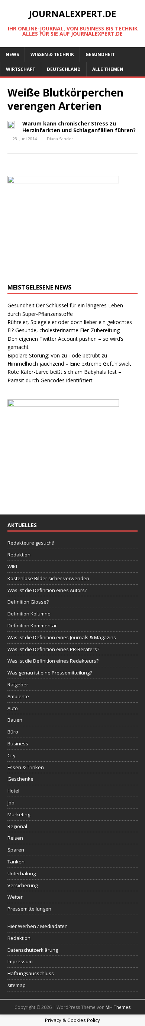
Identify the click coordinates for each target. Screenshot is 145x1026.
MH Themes (118, 1007)
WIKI (12, 566)
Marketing (18, 814)
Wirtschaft (20, 69)
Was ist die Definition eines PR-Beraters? (53, 649)
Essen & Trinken (25, 767)
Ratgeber (17, 684)
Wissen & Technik (52, 54)
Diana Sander (60, 138)
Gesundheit (100, 54)
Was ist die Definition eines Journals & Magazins (61, 637)
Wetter (15, 896)
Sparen (15, 849)
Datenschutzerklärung (32, 950)
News (12, 54)
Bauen (14, 719)
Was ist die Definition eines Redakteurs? (53, 660)
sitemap (16, 985)
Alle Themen (107, 69)
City (11, 755)
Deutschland (64, 69)
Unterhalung (21, 873)
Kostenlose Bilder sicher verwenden (48, 578)
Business (17, 743)
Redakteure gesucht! (30, 542)
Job (10, 802)
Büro (12, 731)
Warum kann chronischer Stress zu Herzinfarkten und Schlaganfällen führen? (79, 127)
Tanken (16, 861)
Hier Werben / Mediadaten (37, 926)
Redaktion (18, 554)
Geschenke (20, 778)
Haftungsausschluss (30, 973)
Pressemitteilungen (29, 908)
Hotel (13, 790)
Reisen (15, 837)
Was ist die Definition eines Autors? (47, 590)
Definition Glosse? (28, 601)
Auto (12, 708)
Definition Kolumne (29, 613)
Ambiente (18, 696)
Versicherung (22, 885)
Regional (17, 826)
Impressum (20, 961)
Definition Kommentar (32, 625)
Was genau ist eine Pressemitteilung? (49, 672)
